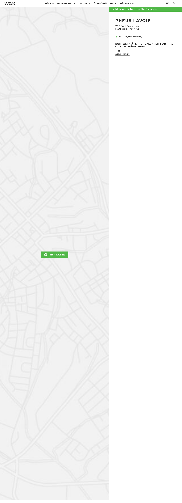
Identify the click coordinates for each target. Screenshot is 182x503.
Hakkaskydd (64, 3)
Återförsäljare (104, 3)
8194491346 (122, 54)
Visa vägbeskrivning (130, 36)
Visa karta (57, 254)
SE (167, 3)
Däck (48, 3)
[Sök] (174, 3)
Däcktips (125, 3)
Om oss (83, 3)
